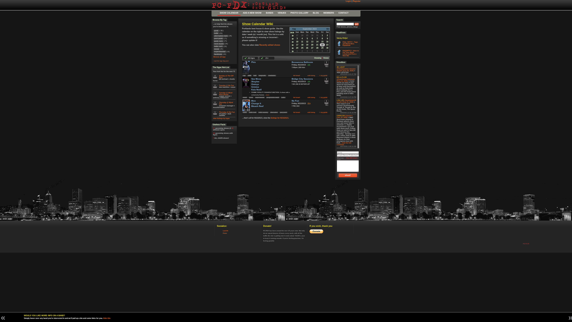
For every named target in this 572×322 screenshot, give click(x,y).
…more (266, 95)
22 (322, 45)
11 (302, 42)
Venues (282, 13)
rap (244, 75)
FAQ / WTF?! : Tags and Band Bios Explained (350, 43)
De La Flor (342, 77)
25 (302, 48)
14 (317, 42)
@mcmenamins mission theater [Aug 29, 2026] (346, 70)
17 (297, 45)
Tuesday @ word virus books (225, 93)
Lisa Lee (340, 100)
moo (253, 101)
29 (307, 35)
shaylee (255, 81)
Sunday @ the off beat (226, 76)
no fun (295, 101)
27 (297, 35)
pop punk (283, 112)
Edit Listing (311, 75)
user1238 (341, 116)
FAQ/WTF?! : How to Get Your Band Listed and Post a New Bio (351, 53)
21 (317, 45)
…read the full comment (344, 143)
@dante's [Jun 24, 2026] (345, 116)
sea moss (256, 79)
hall (255, 75)
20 (312, 45)
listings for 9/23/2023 (279, 118)
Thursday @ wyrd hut (226, 103)
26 (307, 48)
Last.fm (225, 231)
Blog (316, 13)
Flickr (225, 233)
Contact (343, 13)
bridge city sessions (302, 79)
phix (253, 62)
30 (312, 35)
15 (322, 42)
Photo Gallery (299, 13)
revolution (271, 75)
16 (327, 42)
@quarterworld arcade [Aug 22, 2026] (346, 101)
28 (302, 35)
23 (327, 45)
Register (356, 1)
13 (312, 42)
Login (348, 1)
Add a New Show (252, 13)
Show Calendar (229, 13)
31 (317, 35)
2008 (249, 75)
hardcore (218, 54)
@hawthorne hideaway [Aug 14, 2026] (346, 80)
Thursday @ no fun (227, 112)
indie (283, 97)
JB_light (341, 67)
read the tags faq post (221, 61)
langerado (262, 75)
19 (307, 45)
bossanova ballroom (302, 62)
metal (245, 97)
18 (302, 45)
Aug (294, 29)
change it (256, 103)
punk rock (218, 41)
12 (307, 42)
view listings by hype (221, 118)
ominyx (255, 84)
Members (328, 13)
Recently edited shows (269, 45)
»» (292, 32)
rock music (219, 44)
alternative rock (221, 36)
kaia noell (256, 90)
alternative (274, 112)
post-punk (218, 38)
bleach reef (257, 106)
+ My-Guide (323, 75)
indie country (263, 112)
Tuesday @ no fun (226, 85)
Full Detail (296, 75)
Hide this (107, 318)
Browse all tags (219, 57)
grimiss (255, 87)
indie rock (252, 112)
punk (251, 97)
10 (297, 42)
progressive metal (273, 97)
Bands (269, 13)
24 (297, 48)
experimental (259, 97)
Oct (327, 29)
